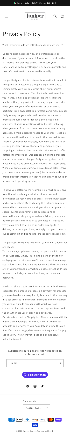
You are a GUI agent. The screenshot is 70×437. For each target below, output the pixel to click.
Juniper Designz (30, 431)
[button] (6, 16)
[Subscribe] (59, 363)
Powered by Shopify (45, 431)
